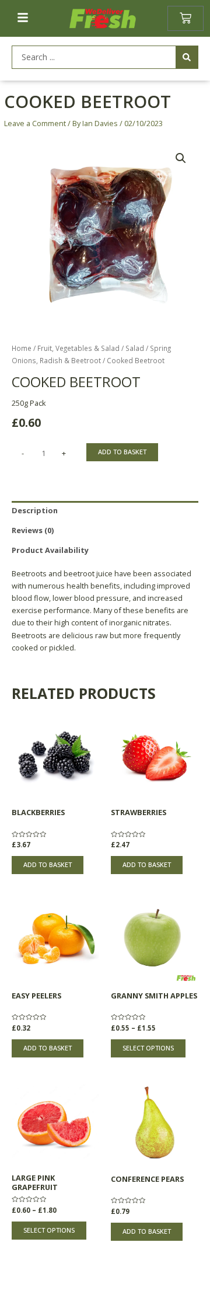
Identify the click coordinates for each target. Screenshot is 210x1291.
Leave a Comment (35, 123)
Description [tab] (35, 510)
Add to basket (122, 451)
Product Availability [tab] (50, 550)
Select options (148, 1047)
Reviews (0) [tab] (33, 530)
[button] (180, 158)
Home (22, 348)
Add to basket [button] (47, 864)
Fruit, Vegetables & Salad (78, 348)
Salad (134, 348)
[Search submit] (187, 57)
